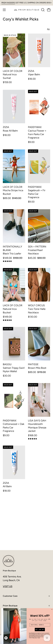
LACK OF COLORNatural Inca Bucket (12, 309)
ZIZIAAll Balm (7, 484)
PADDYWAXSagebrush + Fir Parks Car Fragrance (36, 192)
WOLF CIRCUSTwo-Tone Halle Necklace (37, 309)
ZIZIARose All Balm (10, 129)
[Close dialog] (51, 609)
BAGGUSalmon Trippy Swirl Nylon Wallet (14, 368)
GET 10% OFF (39, 629)
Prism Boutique (9, 570)
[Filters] (48, 29)
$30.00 (7, 375)
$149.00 (7, 316)
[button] (43, 10)
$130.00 (32, 316)
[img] (7, 261)
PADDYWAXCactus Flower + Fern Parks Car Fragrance (37, 132)
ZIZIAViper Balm (34, 72)
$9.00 (31, 142)
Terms (39, 637)
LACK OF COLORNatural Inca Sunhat (12, 74)
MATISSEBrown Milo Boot (37, 366)
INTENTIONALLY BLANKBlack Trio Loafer (12, 250)
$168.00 (32, 435)
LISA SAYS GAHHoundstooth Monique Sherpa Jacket (37, 426)
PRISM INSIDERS (8, 3)
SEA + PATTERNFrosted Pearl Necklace (37, 250)
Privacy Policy (34, 637)
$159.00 (7, 82)
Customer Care (10, 596)
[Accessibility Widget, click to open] (6, 637)
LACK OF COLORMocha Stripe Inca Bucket (13, 190)
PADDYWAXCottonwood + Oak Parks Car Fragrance (13, 426)
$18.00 (32, 79)
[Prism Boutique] (26, 10)
